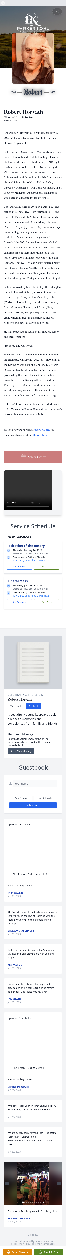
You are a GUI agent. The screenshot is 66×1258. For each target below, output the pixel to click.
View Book (15, 705)
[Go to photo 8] (36, 1202)
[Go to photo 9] (38, 1202)
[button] (33, 1183)
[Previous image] (7, 1183)
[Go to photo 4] (28, 1202)
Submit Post (33, 805)
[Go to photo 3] (26, 1202)
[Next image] (59, 1183)
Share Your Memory (21, 751)
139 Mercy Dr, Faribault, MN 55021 (31, 560)
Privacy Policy (24, 1244)
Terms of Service (41, 1244)
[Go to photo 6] (32, 1202)
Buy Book (33, 705)
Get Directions (19, 566)
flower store (40, 435)
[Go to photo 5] (30, 1202)
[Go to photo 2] (24, 1202)
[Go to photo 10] (40, 1202)
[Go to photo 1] (23, 1202)
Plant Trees (47, 566)
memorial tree (42, 429)
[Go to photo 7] (34, 1202)
